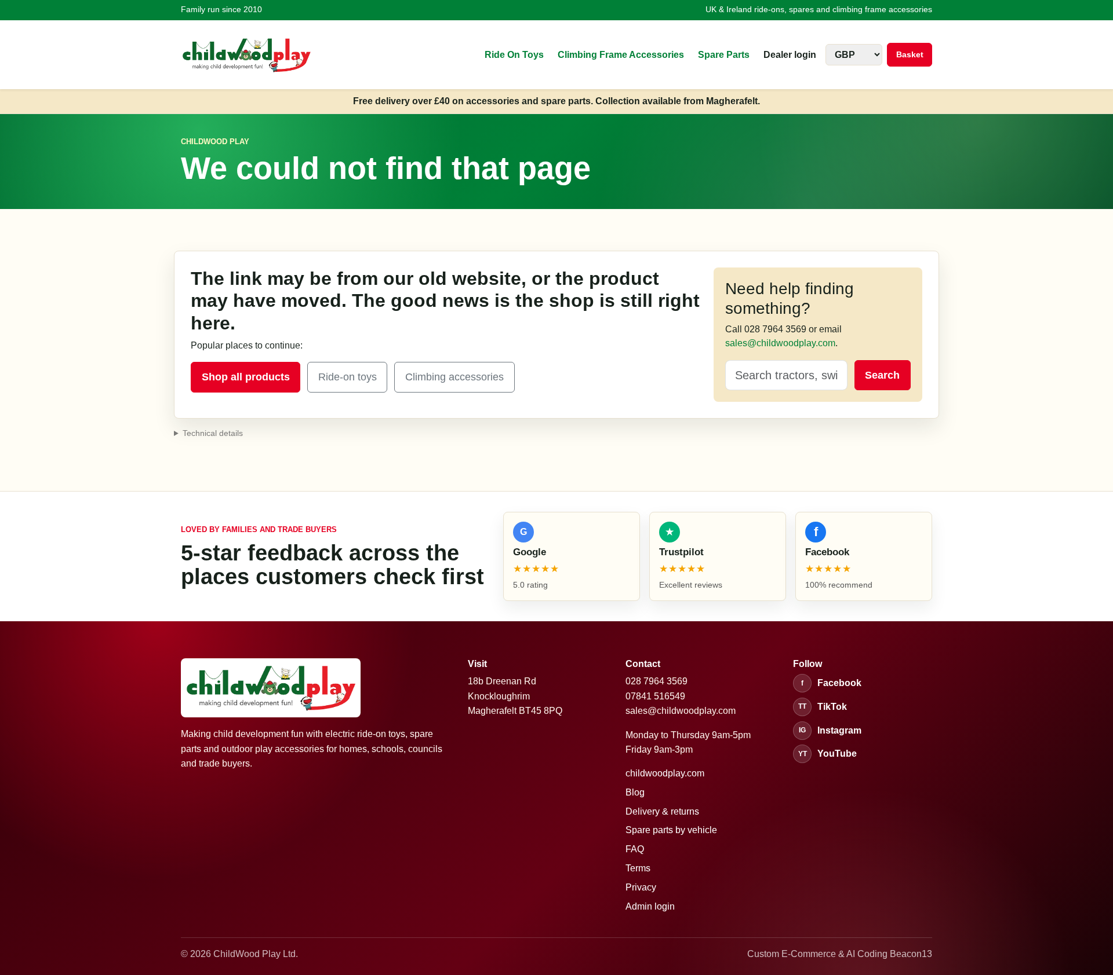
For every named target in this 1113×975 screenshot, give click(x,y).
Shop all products (246, 377)
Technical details (213, 433)
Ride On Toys (514, 55)
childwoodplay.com (664, 773)
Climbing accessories (454, 377)
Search (882, 375)
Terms (637, 868)
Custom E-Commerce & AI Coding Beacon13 (839, 954)
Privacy (640, 887)
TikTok (822, 707)
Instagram (830, 730)
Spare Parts (724, 55)
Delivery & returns (662, 811)
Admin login (650, 906)
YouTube (827, 753)
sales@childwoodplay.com (780, 343)
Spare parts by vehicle (671, 830)
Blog (635, 792)
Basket (909, 54)
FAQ (634, 849)
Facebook (831, 683)
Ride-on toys (347, 377)
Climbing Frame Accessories (621, 55)
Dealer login (789, 55)
